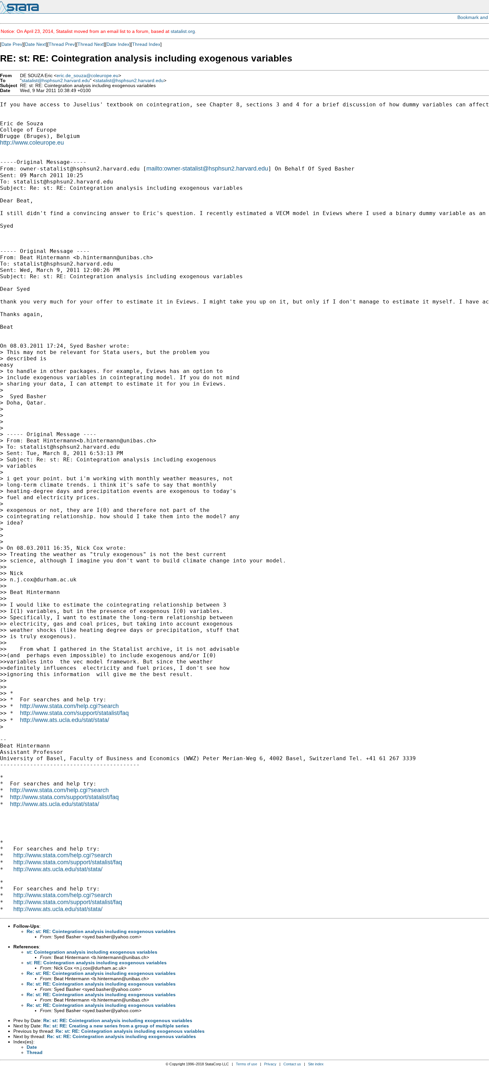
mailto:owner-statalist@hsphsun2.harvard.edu (207, 168)
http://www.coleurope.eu (32, 142)
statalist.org (183, 31)
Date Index (117, 44)
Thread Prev (62, 44)
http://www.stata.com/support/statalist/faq (74, 713)
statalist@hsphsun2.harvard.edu (56, 80)
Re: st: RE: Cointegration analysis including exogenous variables (101, 931)
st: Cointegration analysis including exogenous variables (92, 952)
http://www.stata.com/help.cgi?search (69, 706)
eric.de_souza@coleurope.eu (87, 75)
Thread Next (91, 44)
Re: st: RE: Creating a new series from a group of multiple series (116, 1025)
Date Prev (11, 44)
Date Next (35, 44)
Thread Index (146, 44)
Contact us (292, 1064)
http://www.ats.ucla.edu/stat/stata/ (64, 720)
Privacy (270, 1064)
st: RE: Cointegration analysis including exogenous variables (97, 962)
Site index (316, 1064)
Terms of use (246, 1064)
